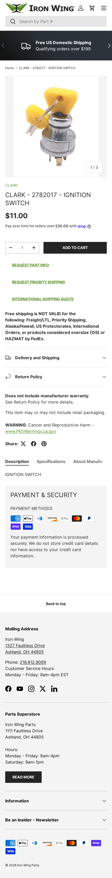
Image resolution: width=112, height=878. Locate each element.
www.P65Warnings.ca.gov (30, 431)
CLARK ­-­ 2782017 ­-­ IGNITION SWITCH (47, 68)
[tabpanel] (56, 474)
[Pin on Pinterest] (44, 443)
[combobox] (56, 21)
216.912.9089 (33, 662)
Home (9, 68)
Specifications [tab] (51, 461)
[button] (92, 8)
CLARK (11, 185)
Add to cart (75, 247)
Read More (23, 777)
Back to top (56, 603)
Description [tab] (17, 461)
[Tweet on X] (23, 443)
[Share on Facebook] (33, 443)
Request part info (30, 265)
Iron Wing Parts (28, 865)
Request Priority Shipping (38, 282)
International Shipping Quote (43, 299)
